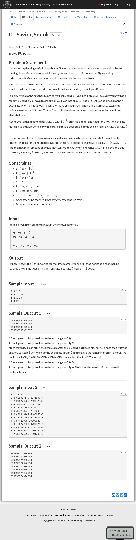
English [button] (104, 4)
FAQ (100, 515)
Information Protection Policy (69, 515)
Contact (109, 515)
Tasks (28, 16)
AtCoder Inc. (70, 520)
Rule (62, 509)
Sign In (130, 4)
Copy (43, 284)
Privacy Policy (45, 515)
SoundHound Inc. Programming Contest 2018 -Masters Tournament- (46, 4)
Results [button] (64, 16)
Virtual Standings (106, 16)
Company (91, 515)
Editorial (18, 24)
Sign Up (119, 4)
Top (15, 16)
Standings (83, 16)
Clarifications (45, 16)
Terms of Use (29, 515)
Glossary (71, 509)
